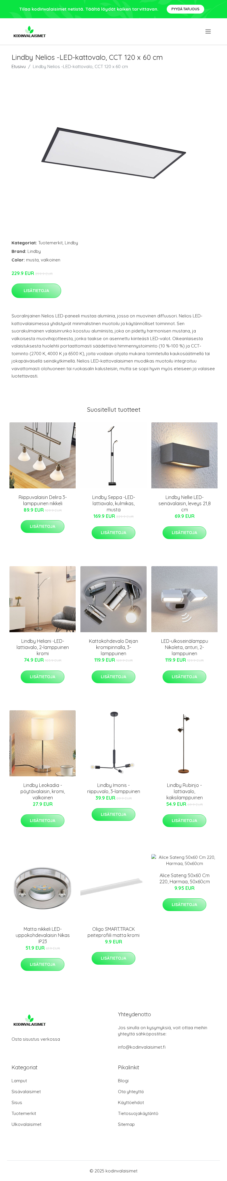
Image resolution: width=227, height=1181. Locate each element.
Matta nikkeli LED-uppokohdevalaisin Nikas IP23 (43, 935)
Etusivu (19, 66)
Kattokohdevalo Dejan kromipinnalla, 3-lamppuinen (113, 647)
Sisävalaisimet (26, 1091)
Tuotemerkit (50, 243)
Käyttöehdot (131, 1102)
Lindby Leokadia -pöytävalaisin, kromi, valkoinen (42, 791)
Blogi (123, 1080)
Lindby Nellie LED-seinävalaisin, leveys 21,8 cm (184, 503)
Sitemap (126, 1124)
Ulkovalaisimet (26, 1124)
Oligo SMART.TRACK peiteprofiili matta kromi (113, 932)
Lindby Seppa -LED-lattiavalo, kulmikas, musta (113, 503)
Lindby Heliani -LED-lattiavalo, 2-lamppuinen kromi (43, 647)
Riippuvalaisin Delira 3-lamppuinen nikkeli (43, 500)
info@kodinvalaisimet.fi (142, 1047)
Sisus (17, 1102)
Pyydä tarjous (185, 9)
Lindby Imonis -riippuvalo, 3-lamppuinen (113, 788)
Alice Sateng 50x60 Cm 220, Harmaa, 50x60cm (184, 878)
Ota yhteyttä (131, 1091)
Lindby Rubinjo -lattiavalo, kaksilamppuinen (184, 791)
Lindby (71, 243)
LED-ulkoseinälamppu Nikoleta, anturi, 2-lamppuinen (184, 647)
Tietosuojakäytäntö (138, 1113)
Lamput (19, 1080)
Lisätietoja (36, 290)
